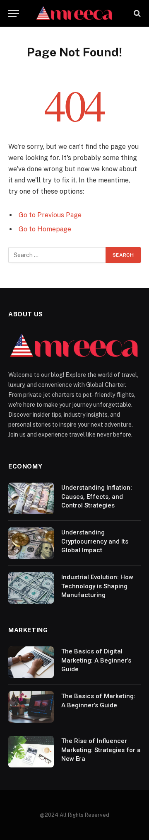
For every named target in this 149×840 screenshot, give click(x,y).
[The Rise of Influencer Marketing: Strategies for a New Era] (31, 751)
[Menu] (13, 13)
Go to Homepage (45, 229)
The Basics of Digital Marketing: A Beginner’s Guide (96, 660)
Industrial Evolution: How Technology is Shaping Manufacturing (97, 586)
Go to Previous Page (50, 215)
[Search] (136, 13)
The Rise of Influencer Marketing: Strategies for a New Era (101, 749)
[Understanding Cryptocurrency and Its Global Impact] (31, 543)
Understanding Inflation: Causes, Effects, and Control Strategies (96, 496)
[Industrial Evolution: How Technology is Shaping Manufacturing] (31, 588)
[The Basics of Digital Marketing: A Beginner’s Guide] (31, 662)
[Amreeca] (74, 13)
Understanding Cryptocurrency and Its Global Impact (94, 541)
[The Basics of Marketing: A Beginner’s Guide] (31, 707)
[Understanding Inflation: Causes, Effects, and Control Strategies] (31, 498)
